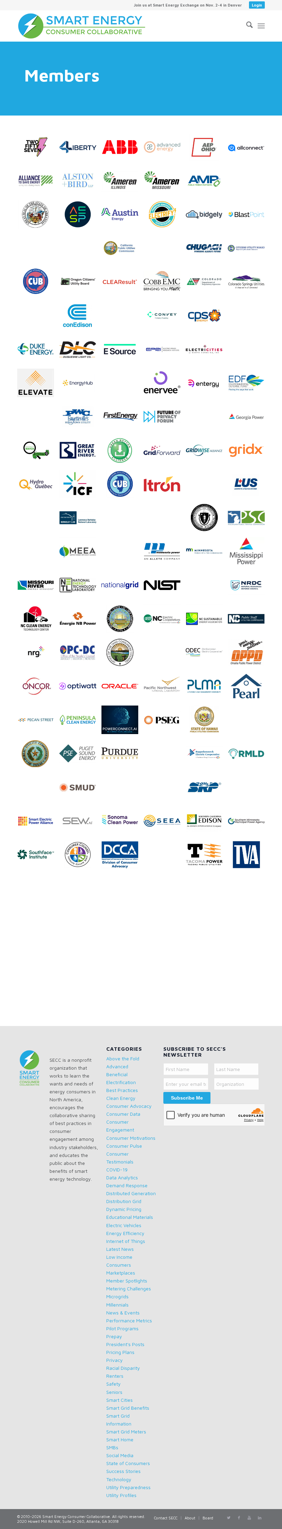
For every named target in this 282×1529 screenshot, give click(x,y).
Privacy (114, 1360)
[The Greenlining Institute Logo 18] (164, 891)
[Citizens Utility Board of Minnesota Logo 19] (249, 250)
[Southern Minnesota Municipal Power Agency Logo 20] (249, 823)
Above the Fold (122, 1058)
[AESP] (80, 217)
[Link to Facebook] (239, 1517)
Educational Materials (129, 1217)
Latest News (120, 1249)
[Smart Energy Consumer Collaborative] (86, 25)
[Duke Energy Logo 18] (38, 352)
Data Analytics (122, 1177)
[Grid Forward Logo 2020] (164, 453)
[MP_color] (164, 554)
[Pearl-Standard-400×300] (249, 689)
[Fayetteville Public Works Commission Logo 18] (80, 419)
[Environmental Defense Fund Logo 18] (249, 385)
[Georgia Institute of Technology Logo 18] (207, 419)
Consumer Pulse (124, 1146)
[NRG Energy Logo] (38, 655)
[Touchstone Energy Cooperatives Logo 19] (80, 924)
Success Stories (123, 1471)
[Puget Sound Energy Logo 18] (80, 756)
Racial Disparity (123, 1368)
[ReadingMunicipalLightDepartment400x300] (249, 756)
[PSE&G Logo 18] (164, 722)
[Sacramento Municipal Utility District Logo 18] (80, 790)
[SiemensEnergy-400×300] (249, 790)
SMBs (112, 1447)
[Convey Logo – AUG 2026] (164, 318)
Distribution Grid (123, 1201)
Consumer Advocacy (129, 1106)
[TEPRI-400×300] (38, 891)
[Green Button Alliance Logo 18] (122, 453)
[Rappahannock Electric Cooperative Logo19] (207, 756)
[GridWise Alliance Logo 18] (207, 453)
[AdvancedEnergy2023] (164, 149)
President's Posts (125, 1344)
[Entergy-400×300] (207, 385)
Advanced (117, 1066)
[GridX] (249, 453)
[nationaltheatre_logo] (249, 891)
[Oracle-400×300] (122, 689)
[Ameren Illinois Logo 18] (122, 183)
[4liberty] (80, 149)
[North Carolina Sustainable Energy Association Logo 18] (207, 621)
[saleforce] (164, 790)
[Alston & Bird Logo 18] (80, 183)
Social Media (119, 1455)
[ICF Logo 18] (80, 486)
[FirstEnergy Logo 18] (122, 419)
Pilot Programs (122, 1328)
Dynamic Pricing (123, 1209)
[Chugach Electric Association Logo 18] (207, 250)
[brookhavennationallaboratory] (38, 250)
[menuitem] (188, 5)
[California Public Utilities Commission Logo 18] (122, 250)
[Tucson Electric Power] (207, 924)
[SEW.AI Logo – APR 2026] (80, 823)
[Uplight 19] (80, 958)
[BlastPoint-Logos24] (249, 217)
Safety (113, 1384)
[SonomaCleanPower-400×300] (122, 823)
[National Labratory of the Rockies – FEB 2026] (207, 587)
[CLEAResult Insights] (122, 284)
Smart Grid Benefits (127, 1408)
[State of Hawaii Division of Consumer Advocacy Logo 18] (122, 857)
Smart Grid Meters (126, 1431)
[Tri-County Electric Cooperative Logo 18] (122, 924)
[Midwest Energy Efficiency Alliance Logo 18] (80, 554)
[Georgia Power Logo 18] (249, 419)
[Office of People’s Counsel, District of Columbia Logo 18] (80, 655)
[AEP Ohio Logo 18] (207, 149)
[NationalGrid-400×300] (122, 587)
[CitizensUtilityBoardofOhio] (38, 284)
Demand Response (127, 1185)
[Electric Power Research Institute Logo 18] (164, 352)
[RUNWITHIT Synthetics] (38, 790)
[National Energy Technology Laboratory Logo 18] (80, 587)
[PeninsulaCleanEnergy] (80, 722)
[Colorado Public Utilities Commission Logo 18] (207, 284)
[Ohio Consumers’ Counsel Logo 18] (122, 655)
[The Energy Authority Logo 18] (122, 891)
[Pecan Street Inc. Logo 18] (38, 722)
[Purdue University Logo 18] (122, 756)
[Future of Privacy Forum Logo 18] (164, 419)
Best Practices (122, 1090)
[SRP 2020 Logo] (207, 790)
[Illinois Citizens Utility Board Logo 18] (122, 486)
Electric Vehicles (123, 1225)
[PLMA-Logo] (207, 689)
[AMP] (207, 183)
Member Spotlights (126, 1281)
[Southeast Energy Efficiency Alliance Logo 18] (164, 823)
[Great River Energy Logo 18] (80, 453)
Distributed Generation (131, 1193)
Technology (118, 1479)
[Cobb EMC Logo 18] (164, 284)
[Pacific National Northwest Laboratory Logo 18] (164, 689)
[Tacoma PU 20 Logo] (207, 857)
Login (257, 5)
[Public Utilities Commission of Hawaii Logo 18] (207, 722)
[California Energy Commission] (80, 250)
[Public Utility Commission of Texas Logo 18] (38, 756)
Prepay (114, 1336)
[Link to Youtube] (249, 1517)
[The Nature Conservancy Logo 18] (38, 924)
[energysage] (122, 385)
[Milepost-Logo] (122, 554)
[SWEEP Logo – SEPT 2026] (164, 857)
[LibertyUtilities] (164, 520)
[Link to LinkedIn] (259, 1517)
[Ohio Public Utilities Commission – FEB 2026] (249, 722)
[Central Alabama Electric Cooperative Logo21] (164, 250)
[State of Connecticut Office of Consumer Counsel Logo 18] (80, 857)
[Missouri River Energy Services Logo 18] (38, 587)
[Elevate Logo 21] (38, 385)
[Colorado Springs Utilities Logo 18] (249, 284)
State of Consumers (128, 1463)
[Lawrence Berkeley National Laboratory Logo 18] (80, 520)
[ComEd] (38, 318)
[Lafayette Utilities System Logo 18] (249, 486)
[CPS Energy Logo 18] (207, 318)
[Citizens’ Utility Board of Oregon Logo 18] (80, 284)
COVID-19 (117, 1169)
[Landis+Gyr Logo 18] (38, 520)
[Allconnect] (249, 149)
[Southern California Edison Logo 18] (207, 823)
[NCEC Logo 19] (164, 621)
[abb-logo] (122, 149)
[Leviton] (122, 520)
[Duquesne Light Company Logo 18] (80, 352)
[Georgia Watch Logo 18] (38, 453)
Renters (114, 1376)
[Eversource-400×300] (38, 419)
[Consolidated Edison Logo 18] (80, 318)
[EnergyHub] (80, 385)
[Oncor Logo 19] (38, 689)
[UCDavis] (249, 924)
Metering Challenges (128, 1288)
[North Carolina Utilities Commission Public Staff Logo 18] (249, 621)
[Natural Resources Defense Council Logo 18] (249, 587)
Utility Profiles (121, 1495)
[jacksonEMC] (207, 486)
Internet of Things (125, 1241)
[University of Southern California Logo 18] (38, 958)
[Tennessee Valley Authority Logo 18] (249, 857)
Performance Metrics (129, 1320)
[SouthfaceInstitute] (38, 857)
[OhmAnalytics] (164, 655)
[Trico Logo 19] (164, 924)
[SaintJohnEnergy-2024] (122, 790)
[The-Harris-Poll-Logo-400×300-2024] (207, 891)
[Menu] (261, 26)
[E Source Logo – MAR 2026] (122, 352)
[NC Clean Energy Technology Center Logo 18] (38, 621)
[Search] (246, 25)
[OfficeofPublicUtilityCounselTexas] (80, 891)
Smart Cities (119, 1400)
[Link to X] (229, 1517)
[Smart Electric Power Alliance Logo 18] (38, 823)
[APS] (249, 183)
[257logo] (38, 149)
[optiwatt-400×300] (80, 689)
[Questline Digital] (164, 756)
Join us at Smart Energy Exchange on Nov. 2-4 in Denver (188, 5)
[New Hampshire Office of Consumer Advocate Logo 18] (122, 621)
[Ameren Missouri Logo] (164, 183)
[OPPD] (249, 655)
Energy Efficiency (125, 1233)
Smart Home (119, 1439)
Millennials (117, 1305)
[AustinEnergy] (122, 217)
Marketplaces (120, 1273)
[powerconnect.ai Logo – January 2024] (122, 722)
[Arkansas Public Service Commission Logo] (38, 217)
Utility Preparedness (128, 1487)
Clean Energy (120, 1098)
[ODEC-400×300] (207, 655)
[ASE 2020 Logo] (38, 183)
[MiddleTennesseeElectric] (38, 554)
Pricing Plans (120, 1352)
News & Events (123, 1312)
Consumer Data (123, 1114)
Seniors (114, 1392)
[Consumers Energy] (122, 318)
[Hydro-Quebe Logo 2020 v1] (38, 486)
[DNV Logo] (249, 318)
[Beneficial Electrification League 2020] (164, 217)
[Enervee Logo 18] (164, 385)
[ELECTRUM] (249, 352)
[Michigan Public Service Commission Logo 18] (249, 520)
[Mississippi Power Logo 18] (249, 554)
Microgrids (117, 1296)
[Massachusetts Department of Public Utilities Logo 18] (207, 520)
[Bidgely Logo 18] (207, 217)
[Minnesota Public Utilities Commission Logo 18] (207, 554)
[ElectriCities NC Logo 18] (207, 352)
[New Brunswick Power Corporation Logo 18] (80, 621)
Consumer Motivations (130, 1138)
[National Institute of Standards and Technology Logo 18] (164, 587)
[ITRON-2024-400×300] (164, 486)
